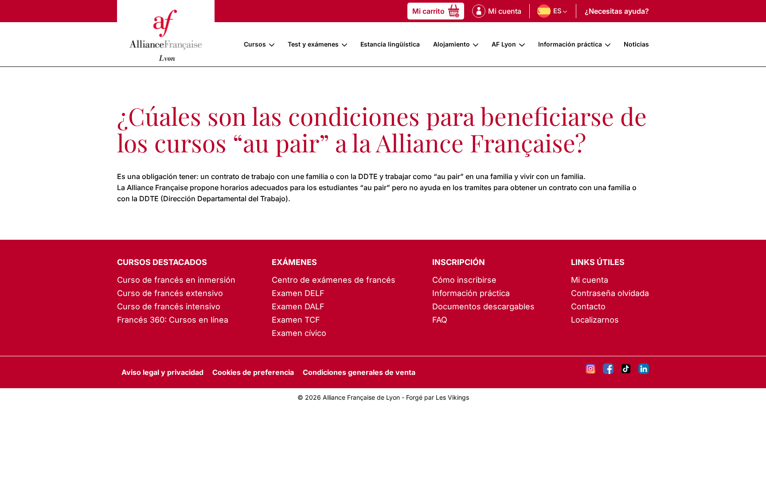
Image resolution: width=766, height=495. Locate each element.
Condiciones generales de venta (359, 372)
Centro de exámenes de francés (333, 280)
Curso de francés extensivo (170, 293)
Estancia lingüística (390, 44)
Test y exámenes (313, 44)
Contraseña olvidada (610, 293)
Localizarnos (595, 319)
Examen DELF (298, 293)
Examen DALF (298, 306)
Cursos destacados (162, 262)
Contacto (588, 306)
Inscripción (458, 262)
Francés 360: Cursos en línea (172, 319)
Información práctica (570, 44)
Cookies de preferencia (253, 372)
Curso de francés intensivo (168, 306)
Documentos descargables (483, 306)
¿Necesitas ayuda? (617, 11)
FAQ (439, 319)
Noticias (636, 44)
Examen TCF (296, 319)
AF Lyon (504, 44)
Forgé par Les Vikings (437, 397)
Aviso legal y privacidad (162, 372)
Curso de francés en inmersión (176, 280)
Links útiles (598, 262)
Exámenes (294, 262)
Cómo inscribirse (464, 280)
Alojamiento (451, 44)
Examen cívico (299, 333)
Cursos (255, 44)
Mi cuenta (589, 280)
